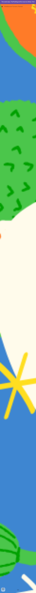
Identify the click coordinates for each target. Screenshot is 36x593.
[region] (18, 2)
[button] (2, 6)
